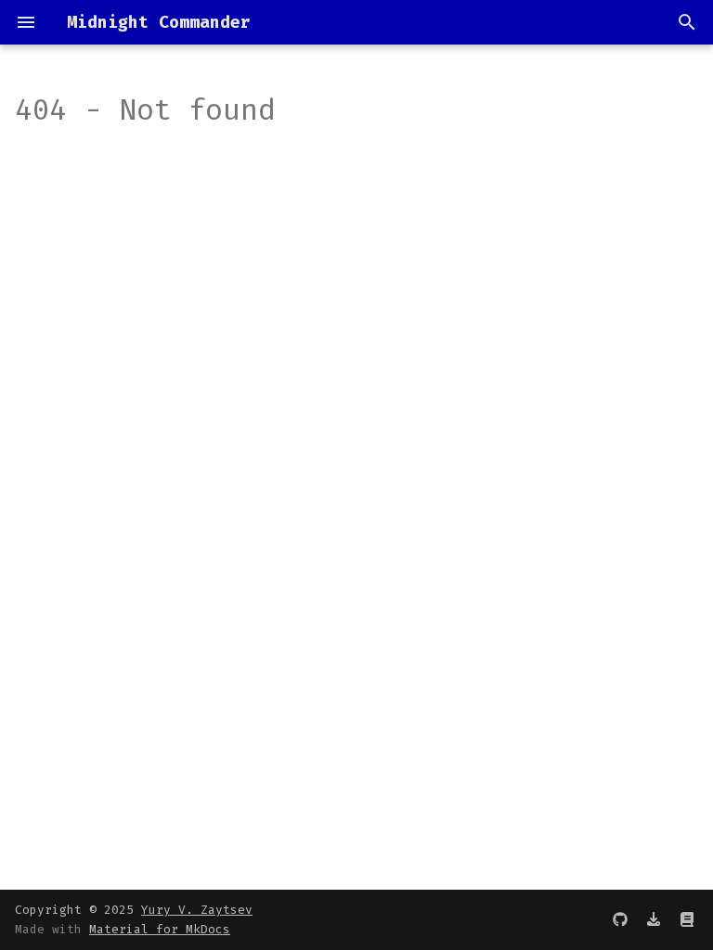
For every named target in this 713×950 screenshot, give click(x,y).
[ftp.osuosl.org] (653, 919)
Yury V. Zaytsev (197, 910)
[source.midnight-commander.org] (687, 919)
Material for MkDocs (159, 929)
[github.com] (620, 919)
